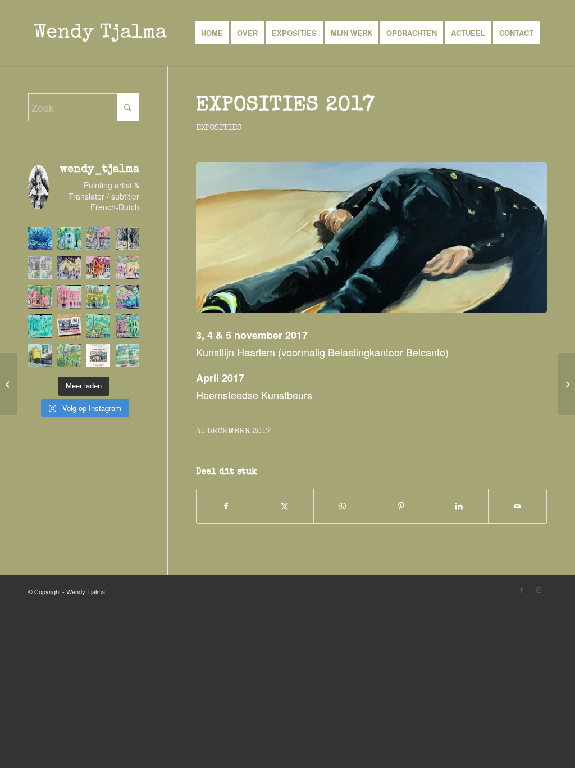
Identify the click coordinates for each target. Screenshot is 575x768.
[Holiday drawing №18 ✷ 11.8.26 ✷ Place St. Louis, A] (98, 267)
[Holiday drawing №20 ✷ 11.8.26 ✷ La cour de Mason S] (40, 267)
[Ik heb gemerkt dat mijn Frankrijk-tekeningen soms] (69, 326)
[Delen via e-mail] (517, 506)
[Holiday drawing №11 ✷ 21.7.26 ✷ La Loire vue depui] (98, 326)
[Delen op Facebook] (226, 506)
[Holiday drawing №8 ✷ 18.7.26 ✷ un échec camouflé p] (69, 355)
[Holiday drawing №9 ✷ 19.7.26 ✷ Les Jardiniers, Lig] (40, 355)
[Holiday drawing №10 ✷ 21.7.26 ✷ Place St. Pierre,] (127, 326)
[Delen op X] (284, 506)
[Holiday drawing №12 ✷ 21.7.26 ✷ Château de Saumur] (40, 326)
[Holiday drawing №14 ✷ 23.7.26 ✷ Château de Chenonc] (98, 297)
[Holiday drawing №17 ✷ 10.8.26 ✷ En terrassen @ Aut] (127, 267)
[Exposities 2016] (8, 384)
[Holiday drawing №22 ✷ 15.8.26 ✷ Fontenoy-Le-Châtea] (98, 238)
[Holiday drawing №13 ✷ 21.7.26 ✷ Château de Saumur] (127, 297)
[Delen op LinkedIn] (459, 506)
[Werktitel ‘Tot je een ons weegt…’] (566, 384)
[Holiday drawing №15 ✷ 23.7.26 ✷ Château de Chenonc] (69, 297)
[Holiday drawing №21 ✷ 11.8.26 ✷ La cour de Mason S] (127, 238)
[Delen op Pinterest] (401, 506)
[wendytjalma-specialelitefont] (100, 33)
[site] (371, 237)
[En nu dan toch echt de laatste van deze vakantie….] (40, 238)
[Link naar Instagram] (538, 589)
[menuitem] (212, 33)
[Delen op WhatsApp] (343, 506)
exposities (218, 128)
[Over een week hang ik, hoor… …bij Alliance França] (98, 355)
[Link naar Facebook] (521, 589)
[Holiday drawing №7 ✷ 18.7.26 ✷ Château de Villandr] (127, 355)
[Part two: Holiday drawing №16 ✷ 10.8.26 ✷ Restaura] (40, 297)
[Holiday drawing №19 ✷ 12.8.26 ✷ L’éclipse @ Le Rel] (69, 267)
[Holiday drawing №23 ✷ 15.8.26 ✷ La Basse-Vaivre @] (69, 238)
